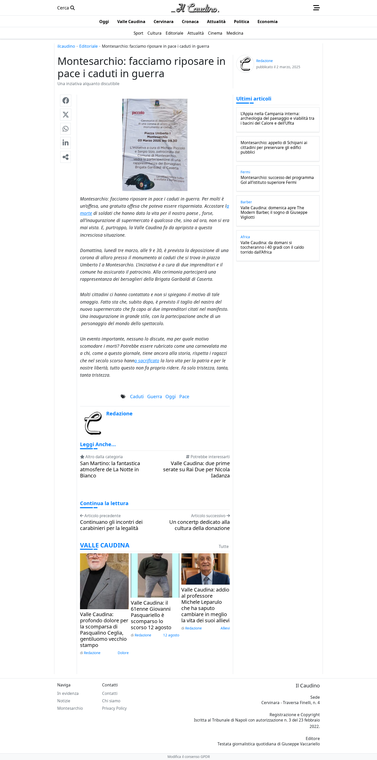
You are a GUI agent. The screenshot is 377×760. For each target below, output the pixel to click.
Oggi (170, 396)
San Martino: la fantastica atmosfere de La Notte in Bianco (110, 469)
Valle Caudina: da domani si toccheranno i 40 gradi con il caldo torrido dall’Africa (272, 248)
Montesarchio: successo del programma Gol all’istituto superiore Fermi (277, 180)
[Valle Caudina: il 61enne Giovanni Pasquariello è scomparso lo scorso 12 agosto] (155, 575)
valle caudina (105, 545)
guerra (154, 396)
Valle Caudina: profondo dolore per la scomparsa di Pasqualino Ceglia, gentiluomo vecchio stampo (104, 629)
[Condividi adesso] (65, 157)
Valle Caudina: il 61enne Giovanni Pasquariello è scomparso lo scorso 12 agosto (151, 615)
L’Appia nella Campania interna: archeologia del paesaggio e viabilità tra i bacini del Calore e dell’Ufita (277, 119)
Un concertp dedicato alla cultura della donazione (199, 525)
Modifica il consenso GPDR (188, 756)
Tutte (224, 546)
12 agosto (171, 635)
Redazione (92, 653)
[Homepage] (195, 8)
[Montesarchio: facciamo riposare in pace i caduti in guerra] (65, 100)
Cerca (63, 8)
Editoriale (88, 46)
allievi (225, 628)
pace (184, 396)
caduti (137, 396)
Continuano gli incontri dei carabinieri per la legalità (111, 525)
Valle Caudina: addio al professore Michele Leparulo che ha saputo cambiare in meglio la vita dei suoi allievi (205, 605)
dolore (123, 653)
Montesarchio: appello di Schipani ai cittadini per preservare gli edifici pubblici (274, 148)
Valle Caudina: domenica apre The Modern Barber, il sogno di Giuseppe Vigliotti (274, 213)
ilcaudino (66, 46)
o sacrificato (146, 360)
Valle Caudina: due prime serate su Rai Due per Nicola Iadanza (196, 469)
